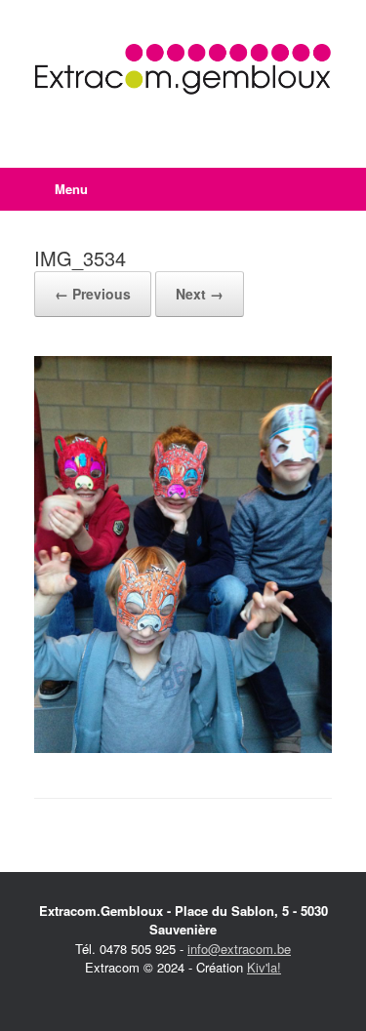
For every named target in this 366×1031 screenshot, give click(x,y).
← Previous (93, 293)
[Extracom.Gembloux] (183, 69)
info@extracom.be (239, 948)
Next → (200, 293)
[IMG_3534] (183, 747)
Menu (71, 188)
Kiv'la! (264, 967)
